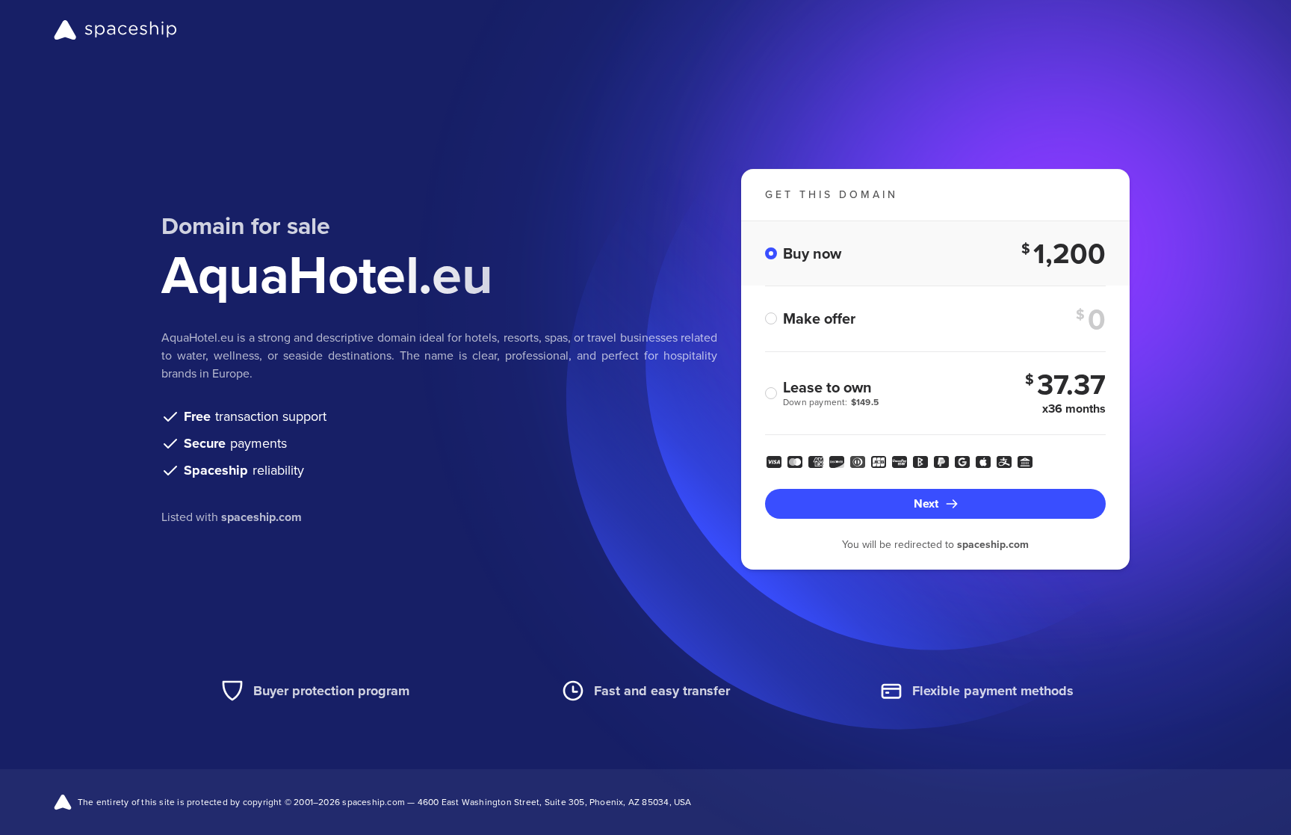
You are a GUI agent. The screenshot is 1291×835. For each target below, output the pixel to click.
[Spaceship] (115, 29)
